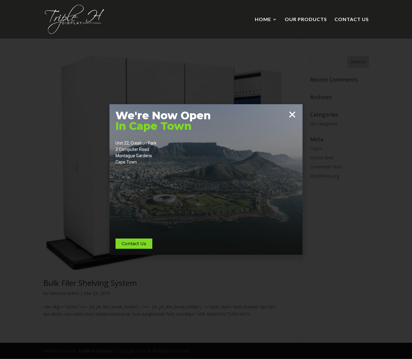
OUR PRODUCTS (306, 19)
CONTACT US (351, 19)
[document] (206, 179)
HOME (263, 19)
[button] (292, 114)
